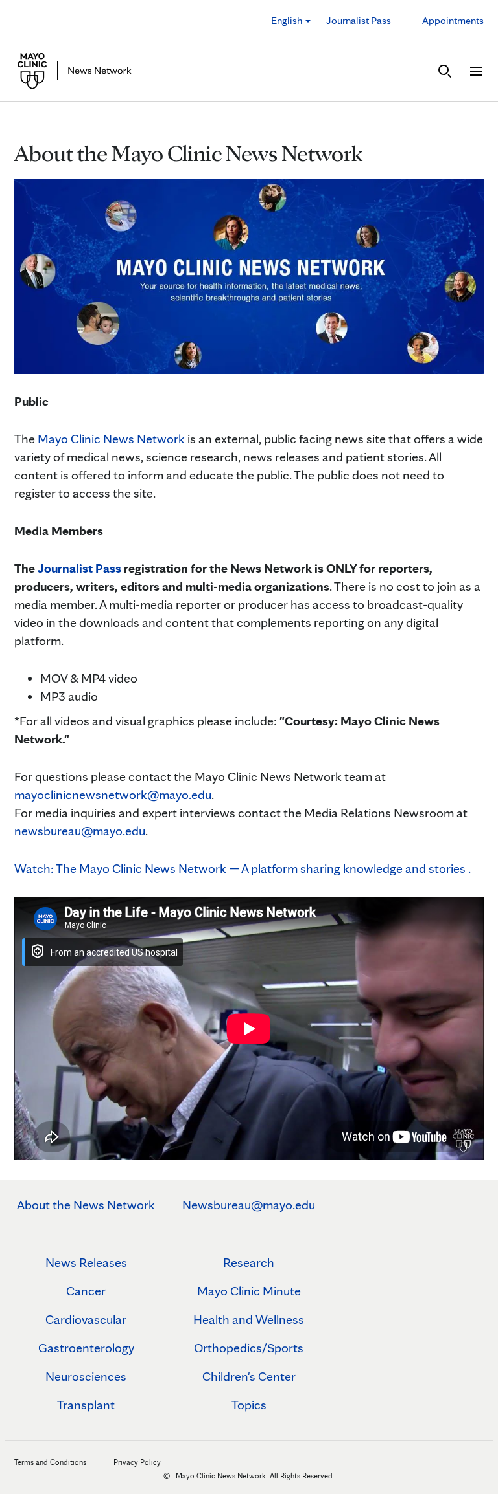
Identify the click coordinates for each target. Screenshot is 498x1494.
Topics (249, 1404)
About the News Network (86, 1205)
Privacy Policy (137, 1462)
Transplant (86, 1404)
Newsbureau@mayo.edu (248, 1205)
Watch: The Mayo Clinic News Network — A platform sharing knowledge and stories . (242, 868)
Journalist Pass (358, 20)
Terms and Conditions (50, 1462)
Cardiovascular (85, 1319)
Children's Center (249, 1376)
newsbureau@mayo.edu (79, 831)
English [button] (287, 20)
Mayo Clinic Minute (249, 1291)
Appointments (453, 20)
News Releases (86, 1262)
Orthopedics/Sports (248, 1348)
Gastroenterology (86, 1348)
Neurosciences (85, 1376)
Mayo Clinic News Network (111, 438)
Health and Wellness (248, 1319)
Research (248, 1262)
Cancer (86, 1291)
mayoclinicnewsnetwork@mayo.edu (112, 794)
